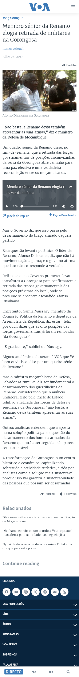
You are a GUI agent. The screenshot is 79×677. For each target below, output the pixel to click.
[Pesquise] (68, 671)
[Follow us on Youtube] (16, 592)
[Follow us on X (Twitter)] (35, 592)
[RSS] (64, 592)
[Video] (51, 671)
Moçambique (13, 18)
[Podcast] (45, 592)
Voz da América (22, 193)
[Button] (69, 65)
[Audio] (34, 671)
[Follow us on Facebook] (7, 592)
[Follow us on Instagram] (26, 592)
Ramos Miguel (13, 49)
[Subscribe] (55, 592)
